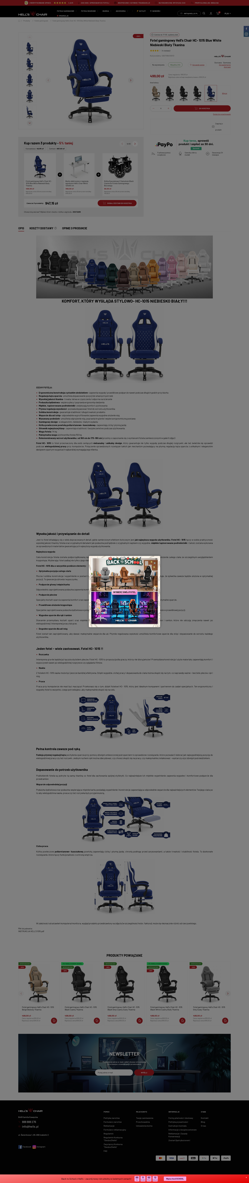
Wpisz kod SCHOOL (175, 1178)
